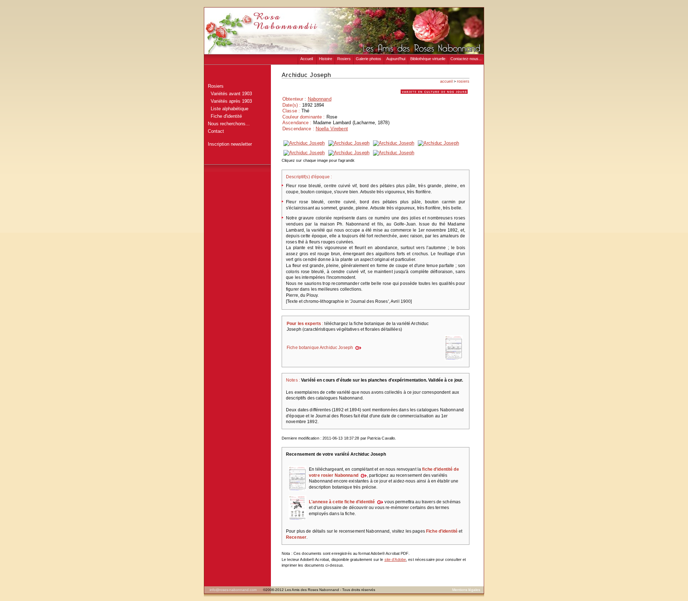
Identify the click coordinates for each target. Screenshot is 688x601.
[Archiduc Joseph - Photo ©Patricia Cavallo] (304, 143)
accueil (446, 81)
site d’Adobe (395, 559)
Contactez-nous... (466, 59)
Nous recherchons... (229, 123)
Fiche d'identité (225, 116)
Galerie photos (368, 59)
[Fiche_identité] (297, 491)
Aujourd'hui (395, 59)
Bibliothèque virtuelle (427, 59)
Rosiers (344, 59)
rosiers (463, 81)
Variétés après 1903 (230, 101)
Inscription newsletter (230, 144)
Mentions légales (466, 590)
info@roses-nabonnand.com (233, 590)
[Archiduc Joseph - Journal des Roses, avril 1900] (348, 152)
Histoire (325, 59)
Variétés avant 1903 (230, 93)
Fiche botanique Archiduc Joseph (320, 347)
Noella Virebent (332, 128)
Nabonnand (319, 99)
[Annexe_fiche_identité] (297, 520)
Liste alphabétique (228, 108)
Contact (216, 131)
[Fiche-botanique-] (453, 360)
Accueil (307, 59)
